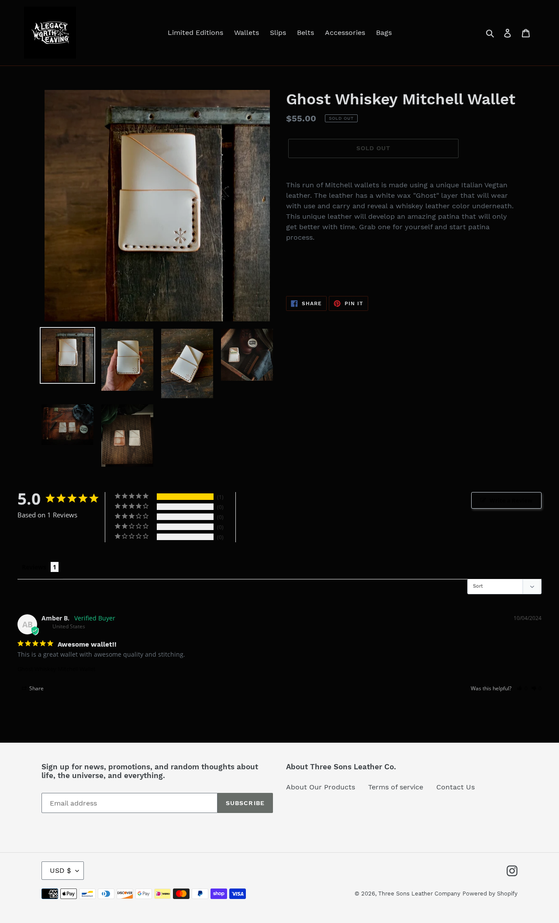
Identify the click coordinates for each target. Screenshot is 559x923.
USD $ (60, 870)
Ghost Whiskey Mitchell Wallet (56, 669)
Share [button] (36, 688)
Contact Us (455, 787)
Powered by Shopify (490, 893)
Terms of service (395, 787)
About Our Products (320, 787)
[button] (522, 688)
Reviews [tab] (34, 567)
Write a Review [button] (511, 500)
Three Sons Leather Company (419, 893)
